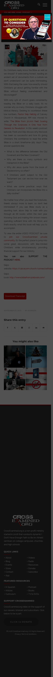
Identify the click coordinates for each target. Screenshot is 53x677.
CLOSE (47, 17)
